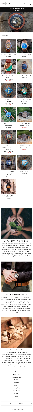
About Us (16, 385)
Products (16, 393)
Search (16, 396)
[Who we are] (16, 332)
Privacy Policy (16, 388)
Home (16, 372)
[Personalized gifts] (16, 277)
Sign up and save (16, 403)
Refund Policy (16, 380)
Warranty (16, 382)
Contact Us (16, 374)
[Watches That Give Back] (16, 223)
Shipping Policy (16, 377)
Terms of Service (16, 390)
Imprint (16, 399)
